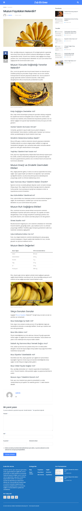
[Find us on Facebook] (4, 497)
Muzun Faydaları (21, 315)
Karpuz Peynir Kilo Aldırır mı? (71, 477)
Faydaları (10, 7)
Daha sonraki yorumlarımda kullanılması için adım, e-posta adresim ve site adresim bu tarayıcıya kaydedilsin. (27, 449)
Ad (4, 433)
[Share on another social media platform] (5, 61)
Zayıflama (49, 474)
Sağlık (47, 470)
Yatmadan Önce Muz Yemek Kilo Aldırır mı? (70, 32)
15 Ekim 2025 (68, 57)
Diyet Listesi (31, 473)
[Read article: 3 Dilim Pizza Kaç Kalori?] (59, 14)
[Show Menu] (4, 2)
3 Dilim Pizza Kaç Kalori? (71, 11)
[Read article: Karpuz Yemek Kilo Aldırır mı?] (59, 472)
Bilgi (30, 470)
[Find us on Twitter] (8, 497)
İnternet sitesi (33, 441)
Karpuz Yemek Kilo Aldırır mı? (71, 470)
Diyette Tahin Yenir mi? (70, 39)
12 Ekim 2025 (18, 15)
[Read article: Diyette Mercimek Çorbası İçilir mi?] (59, 56)
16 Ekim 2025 (68, 13)
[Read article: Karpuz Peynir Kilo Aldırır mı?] (59, 479)
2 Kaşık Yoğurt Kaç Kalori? (69, 46)
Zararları (48, 472)
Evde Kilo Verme (41, 2)
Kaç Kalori (41, 472)
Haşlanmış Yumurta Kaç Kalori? (71, 19)
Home (4, 7)
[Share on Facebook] (5, 53)
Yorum (5, 413)
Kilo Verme (41, 474)
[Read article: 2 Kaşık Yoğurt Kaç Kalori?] (59, 48)
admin (10, 15)
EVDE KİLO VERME (11, 506)
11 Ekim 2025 (68, 22)
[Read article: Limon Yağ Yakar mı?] (59, 63)
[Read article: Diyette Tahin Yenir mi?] (59, 41)
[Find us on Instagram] (12, 497)
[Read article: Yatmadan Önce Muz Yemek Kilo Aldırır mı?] (59, 34)
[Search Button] (78, 2)
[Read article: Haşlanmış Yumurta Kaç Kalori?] (59, 21)
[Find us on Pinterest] (16, 497)
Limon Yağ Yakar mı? (70, 61)
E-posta (6, 441)
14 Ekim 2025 (68, 41)
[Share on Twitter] (5, 57)
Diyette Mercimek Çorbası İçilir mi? (69, 54)
